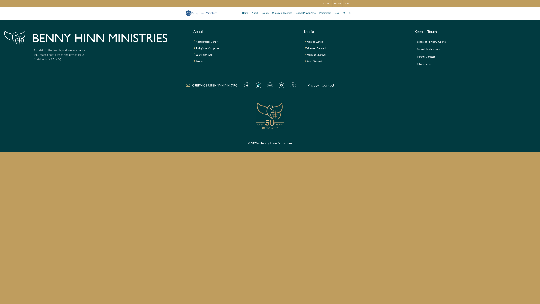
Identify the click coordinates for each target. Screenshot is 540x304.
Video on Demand (316, 48)
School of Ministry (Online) (431, 41)
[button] (350, 13)
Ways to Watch (314, 41)
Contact (328, 85)
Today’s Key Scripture (207, 48)
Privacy (313, 85)
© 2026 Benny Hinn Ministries (270, 143)
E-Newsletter (424, 64)
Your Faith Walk (204, 54)
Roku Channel (314, 61)
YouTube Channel (316, 54)
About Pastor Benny (206, 41)
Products (200, 61)
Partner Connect (426, 56)
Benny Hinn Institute (428, 49)
